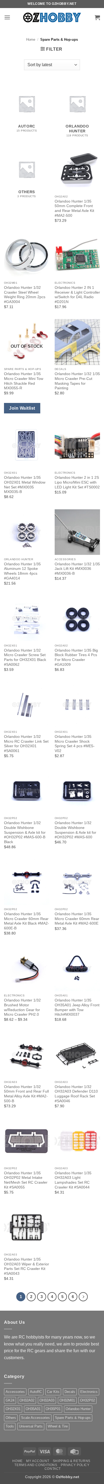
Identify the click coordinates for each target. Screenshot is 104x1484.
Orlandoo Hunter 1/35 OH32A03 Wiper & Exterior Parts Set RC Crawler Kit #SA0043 (26, 1266)
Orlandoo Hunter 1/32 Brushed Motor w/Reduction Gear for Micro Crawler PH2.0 (22, 1007)
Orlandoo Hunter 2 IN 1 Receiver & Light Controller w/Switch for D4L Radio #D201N (77, 295)
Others (11, 1418)
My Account (37, 1461)
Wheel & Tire (58, 1426)
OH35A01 (33, 1409)
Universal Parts (31, 1426)
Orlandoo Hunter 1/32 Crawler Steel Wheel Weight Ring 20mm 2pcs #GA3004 (24, 295)
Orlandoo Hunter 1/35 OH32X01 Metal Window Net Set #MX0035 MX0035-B (24, 485)
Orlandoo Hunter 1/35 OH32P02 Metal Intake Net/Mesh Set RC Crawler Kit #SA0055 (25, 1180)
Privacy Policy (75, 1465)
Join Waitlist (22, 408)
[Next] (83, 1296)
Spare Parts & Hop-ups (73, 1418)
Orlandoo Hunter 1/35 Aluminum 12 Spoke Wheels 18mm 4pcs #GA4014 (22, 571)
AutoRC (36, 1392)
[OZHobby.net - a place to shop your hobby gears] (52, 17)
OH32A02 (26, 1400)
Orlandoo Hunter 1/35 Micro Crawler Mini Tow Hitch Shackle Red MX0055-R (23, 381)
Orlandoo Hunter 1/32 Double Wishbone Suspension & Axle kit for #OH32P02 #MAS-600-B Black (25, 832)
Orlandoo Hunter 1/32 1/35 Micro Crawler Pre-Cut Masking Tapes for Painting (77, 381)
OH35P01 (53, 1409)
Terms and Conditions (35, 1465)
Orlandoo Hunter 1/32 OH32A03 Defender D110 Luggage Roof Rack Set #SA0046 (76, 1094)
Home (30, 40)
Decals (70, 1392)
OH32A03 (46, 1400)
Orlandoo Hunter (78, 1409)
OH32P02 (87, 1400)
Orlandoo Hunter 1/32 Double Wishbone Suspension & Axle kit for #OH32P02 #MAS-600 (75, 830)
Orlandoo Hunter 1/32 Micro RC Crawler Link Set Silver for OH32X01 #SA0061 (26, 744)
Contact (53, 1469)
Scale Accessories (35, 1418)
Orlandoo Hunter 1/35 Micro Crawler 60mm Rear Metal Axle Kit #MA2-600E (77, 918)
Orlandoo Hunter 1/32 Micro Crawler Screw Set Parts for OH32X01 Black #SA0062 (25, 657)
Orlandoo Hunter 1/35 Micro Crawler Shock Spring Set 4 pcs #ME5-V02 (75, 744)
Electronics (89, 1392)
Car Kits (53, 1392)
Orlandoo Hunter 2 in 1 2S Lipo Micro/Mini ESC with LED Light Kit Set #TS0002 (77, 482)
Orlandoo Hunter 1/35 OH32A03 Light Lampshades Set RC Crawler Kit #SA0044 (73, 1180)
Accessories (15, 1392)
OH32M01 (67, 1400)
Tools (10, 1426)
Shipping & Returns (71, 1461)
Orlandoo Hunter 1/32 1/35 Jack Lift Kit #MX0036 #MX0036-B (77, 568)
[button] (7, 17)
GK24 (10, 1400)
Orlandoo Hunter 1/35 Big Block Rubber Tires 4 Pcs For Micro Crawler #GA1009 (76, 657)
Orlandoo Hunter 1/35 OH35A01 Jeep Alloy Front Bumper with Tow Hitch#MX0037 (77, 1007)
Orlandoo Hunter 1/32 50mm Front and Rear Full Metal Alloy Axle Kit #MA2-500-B (26, 1094)
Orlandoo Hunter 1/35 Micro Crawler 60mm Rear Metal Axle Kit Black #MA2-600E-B (26, 921)
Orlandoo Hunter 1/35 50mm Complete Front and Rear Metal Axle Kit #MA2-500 (74, 208)
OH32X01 (13, 1409)
